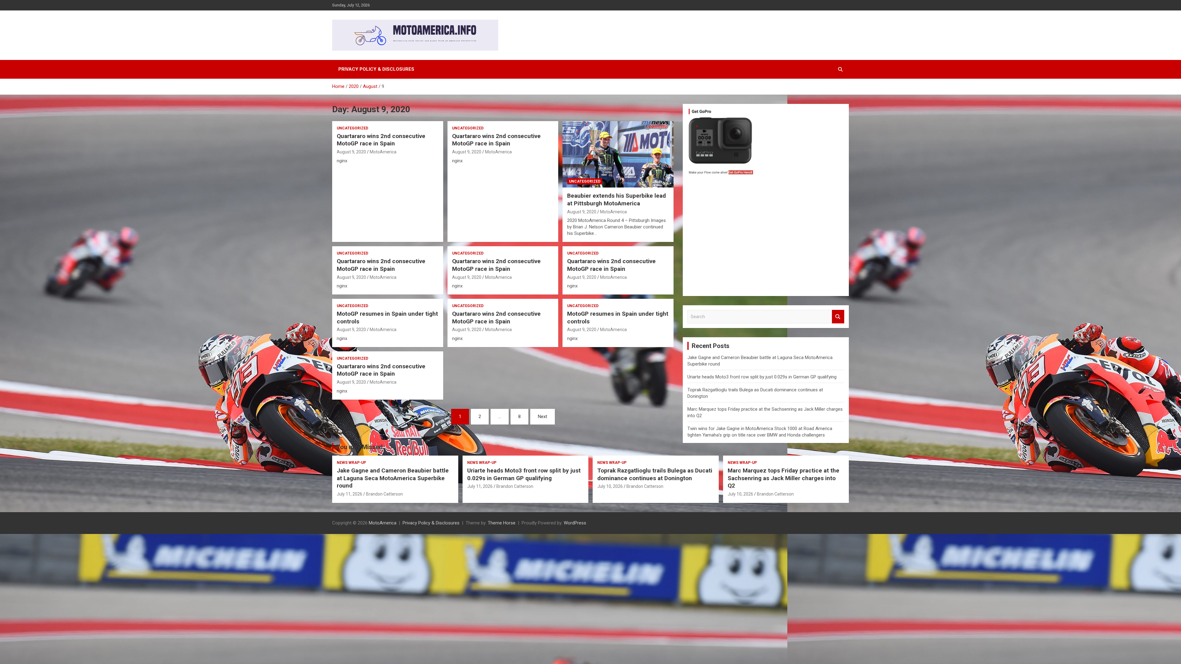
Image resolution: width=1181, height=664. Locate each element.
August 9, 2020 (351, 151)
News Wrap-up (351, 462)
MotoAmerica (383, 151)
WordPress (575, 523)
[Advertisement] (765, 237)
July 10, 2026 (610, 486)
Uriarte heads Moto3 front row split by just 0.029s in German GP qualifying (762, 377)
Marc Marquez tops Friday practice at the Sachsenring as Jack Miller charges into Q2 (783, 478)
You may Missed (359, 447)
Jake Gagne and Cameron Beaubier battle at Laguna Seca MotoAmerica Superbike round (393, 478)
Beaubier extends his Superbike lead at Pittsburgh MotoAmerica (616, 199)
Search (838, 317)
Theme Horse (501, 523)
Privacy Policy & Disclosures (376, 69)
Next (542, 416)
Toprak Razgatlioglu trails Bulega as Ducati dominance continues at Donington (654, 474)
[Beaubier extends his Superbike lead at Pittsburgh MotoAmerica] (618, 154)
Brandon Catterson (384, 494)
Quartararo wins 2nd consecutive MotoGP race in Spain (381, 139)
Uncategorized (352, 128)
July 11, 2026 (349, 494)
